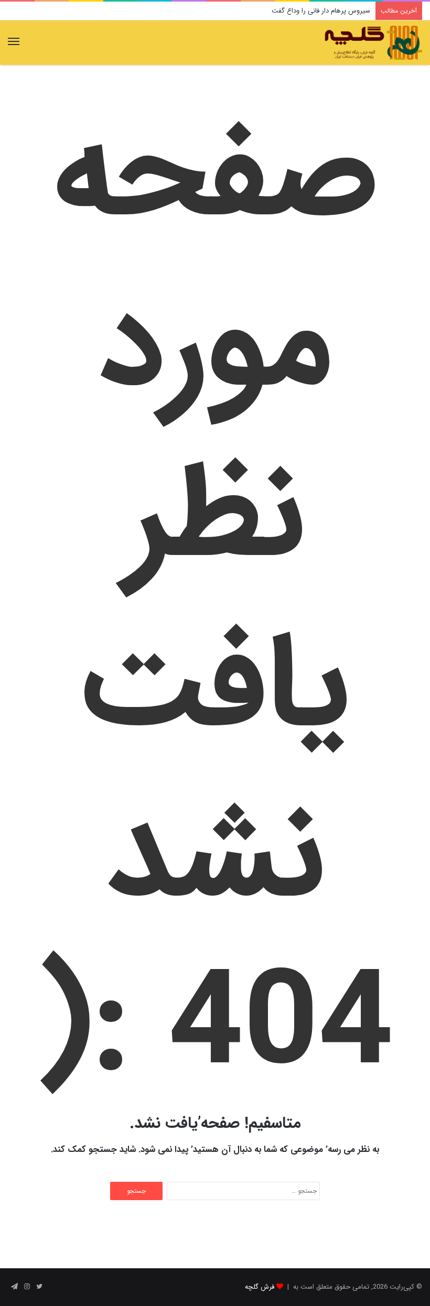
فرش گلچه (259, 1286)
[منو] (13, 42)
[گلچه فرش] (372, 43)
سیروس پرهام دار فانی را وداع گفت (321, 10)
